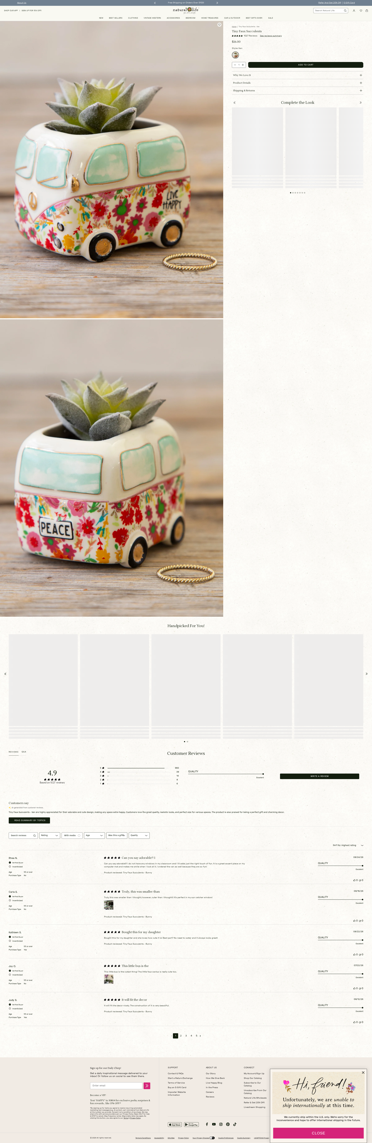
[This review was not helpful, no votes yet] (360, 880)
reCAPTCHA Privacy (261, 1138)
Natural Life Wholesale (255, 1098)
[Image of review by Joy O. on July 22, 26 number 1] (108, 979)
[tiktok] (235, 1125)
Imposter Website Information (177, 1093)
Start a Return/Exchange (180, 1078)
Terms (126, 1118)
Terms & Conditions (143, 1138)
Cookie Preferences (226, 1138)
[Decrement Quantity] (235, 65)
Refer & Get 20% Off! (254, 1103)
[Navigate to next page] (200, 1036)
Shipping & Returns (244, 90)
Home (234, 26)
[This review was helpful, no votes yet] (354, 880)
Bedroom (190, 18)
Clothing (133, 18)
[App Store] (175, 1124)
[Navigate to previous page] (171, 1036)
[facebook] (207, 1125)
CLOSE (318, 1133)
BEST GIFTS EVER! (254, 18)
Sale (270, 18)
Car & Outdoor (232, 18)
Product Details (242, 82)
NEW (101, 18)
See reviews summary (271, 36)
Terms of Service (176, 1083)
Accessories (173, 18)
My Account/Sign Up (254, 1074)
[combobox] (49, 835)
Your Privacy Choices (201, 1138)
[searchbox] (20, 835)
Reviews (210, 1097)
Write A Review (320, 776)
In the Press (212, 1088)
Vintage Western (152, 18)
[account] (354, 10)
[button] (234, 102)
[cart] (367, 10)
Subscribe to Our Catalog (252, 1084)
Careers (210, 1092)
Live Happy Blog (214, 1083)
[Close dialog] (363, 1072)
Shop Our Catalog (253, 1078)
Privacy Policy (135, 1118)
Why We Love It (242, 75)
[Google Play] (191, 1124)
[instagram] (221, 1125)
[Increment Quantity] (243, 65)
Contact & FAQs (176, 1074)
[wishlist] (361, 10)
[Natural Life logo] (186, 10)
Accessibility (159, 1138)
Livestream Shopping (254, 1107)
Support (173, 1068)
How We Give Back (215, 1078)
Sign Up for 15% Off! (32, 10)
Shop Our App (11, 10)
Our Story (210, 1074)
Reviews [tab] (14, 752)
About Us (21, 3)
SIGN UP (147, 1085)
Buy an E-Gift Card (177, 1088)
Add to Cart (305, 65)
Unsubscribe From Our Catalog (255, 1091)
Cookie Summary (243, 1138)
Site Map (171, 1138)
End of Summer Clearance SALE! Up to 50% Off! (186, 3)
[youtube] (214, 1125)
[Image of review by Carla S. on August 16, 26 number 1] (108, 905)
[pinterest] (228, 1125)
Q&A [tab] (24, 752)
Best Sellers (115, 18)
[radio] (235, 55)
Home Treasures (209, 18)
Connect (249, 1068)
